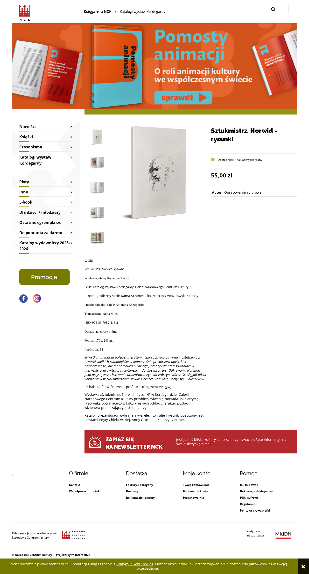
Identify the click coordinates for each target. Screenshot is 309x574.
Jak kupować (249, 485)
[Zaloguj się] (283, 9)
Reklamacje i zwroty (140, 498)
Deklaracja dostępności (256, 491)
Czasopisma (30, 147)
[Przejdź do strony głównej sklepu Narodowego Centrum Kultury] (25, 12)
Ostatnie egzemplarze (40, 222)
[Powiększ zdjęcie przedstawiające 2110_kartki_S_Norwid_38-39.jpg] (97, 237)
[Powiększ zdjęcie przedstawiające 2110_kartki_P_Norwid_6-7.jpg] (97, 162)
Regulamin (248, 504)
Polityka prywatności (255, 510)
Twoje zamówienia (196, 485)
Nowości (27, 126)
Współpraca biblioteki (85, 491)
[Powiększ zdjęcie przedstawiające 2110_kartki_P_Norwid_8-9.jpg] (97, 187)
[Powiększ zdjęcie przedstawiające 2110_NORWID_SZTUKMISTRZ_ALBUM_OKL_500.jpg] (97, 137)
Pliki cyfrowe (249, 498)
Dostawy (132, 491)
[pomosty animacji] (154, 65)
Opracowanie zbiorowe (242, 192)
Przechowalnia (193, 498)
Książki (26, 136)
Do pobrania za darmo (40, 232)
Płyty (24, 181)
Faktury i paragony (139, 485)
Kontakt (74, 485)
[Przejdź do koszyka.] (293, 9)
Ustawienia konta (195, 491)
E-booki (26, 202)
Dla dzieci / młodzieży (40, 212)
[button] (273, 9)
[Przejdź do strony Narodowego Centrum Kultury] (73, 535)
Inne (23, 192)
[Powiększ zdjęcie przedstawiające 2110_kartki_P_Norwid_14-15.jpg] (97, 212)
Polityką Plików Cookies (134, 564)
